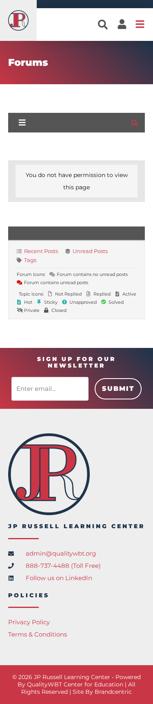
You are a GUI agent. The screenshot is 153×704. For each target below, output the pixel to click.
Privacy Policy (29, 622)
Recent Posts (41, 251)
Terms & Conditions (37, 634)
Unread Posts (90, 251)
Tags (30, 260)
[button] (103, 24)
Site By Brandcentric (102, 691)
